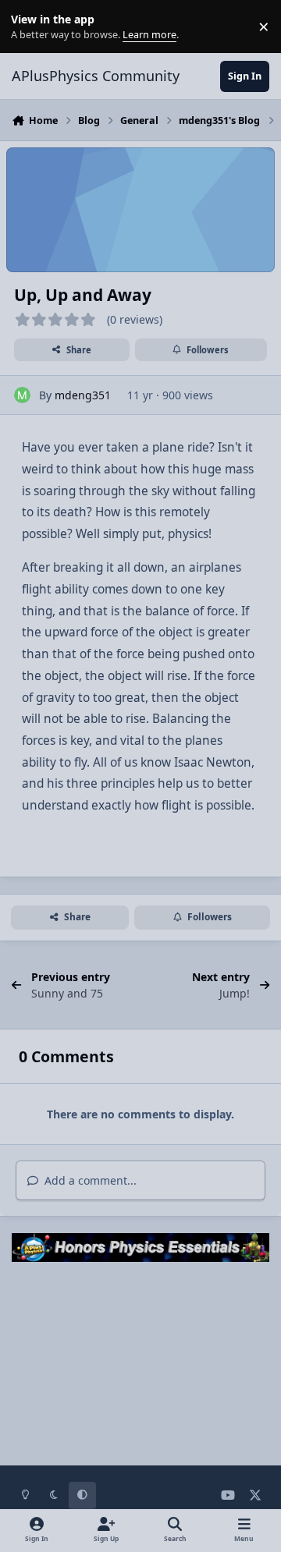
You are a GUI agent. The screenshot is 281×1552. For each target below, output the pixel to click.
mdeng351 (83, 395)
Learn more (30, 26)
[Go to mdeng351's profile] (22, 395)
